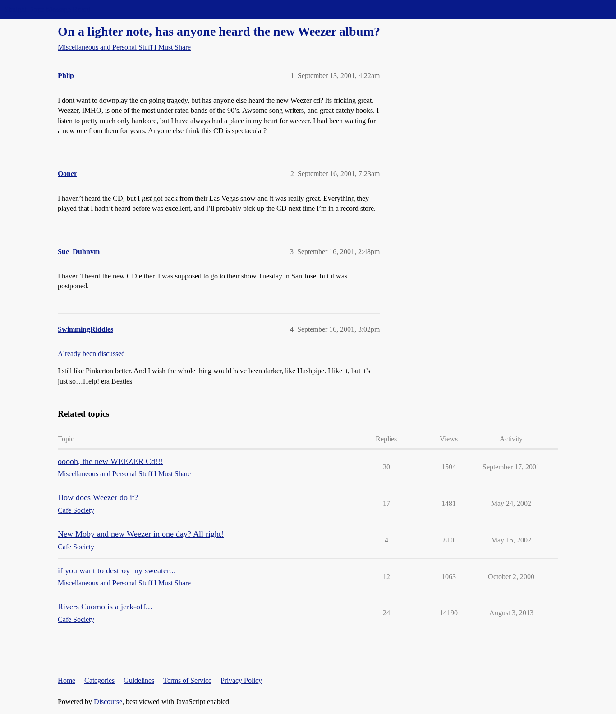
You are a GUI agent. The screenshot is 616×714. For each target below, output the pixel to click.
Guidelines (139, 680)
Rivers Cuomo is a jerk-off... (105, 606)
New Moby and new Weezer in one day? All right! (141, 533)
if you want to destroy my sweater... (117, 570)
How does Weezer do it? (98, 497)
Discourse (108, 701)
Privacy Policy (241, 680)
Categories (99, 680)
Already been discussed (91, 353)
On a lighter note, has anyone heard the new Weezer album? (219, 31)
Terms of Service (187, 680)
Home (66, 680)
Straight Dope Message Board (47, 9)
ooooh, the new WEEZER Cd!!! (110, 461)
